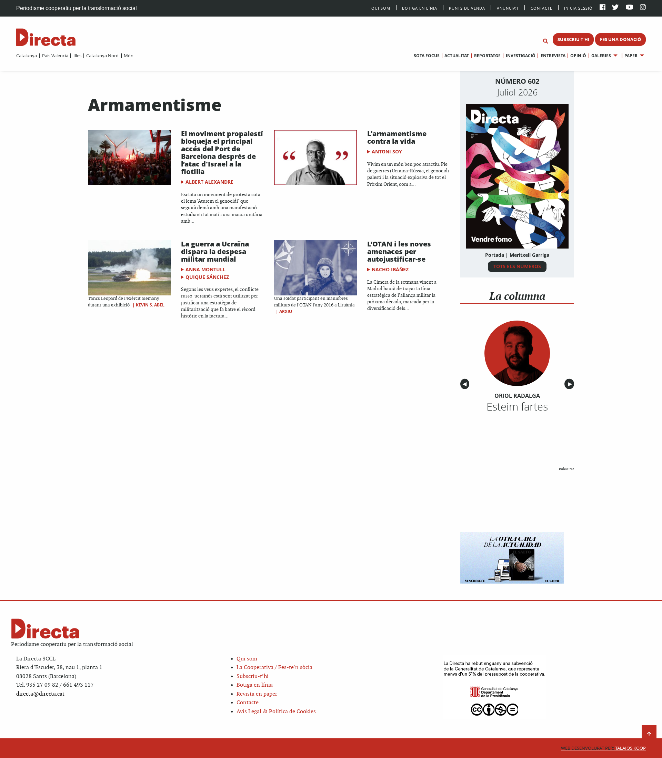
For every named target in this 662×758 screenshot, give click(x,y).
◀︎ (465, 384)
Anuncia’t (508, 8)
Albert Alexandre (209, 182)
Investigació (520, 56)
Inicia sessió (578, 8)
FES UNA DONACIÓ (620, 39)
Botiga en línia (419, 8)
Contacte (541, 8)
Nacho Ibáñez (390, 269)
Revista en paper (257, 694)
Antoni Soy (387, 151)
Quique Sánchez (207, 277)
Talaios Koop (603, 748)
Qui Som (380, 8)
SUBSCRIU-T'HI (573, 39)
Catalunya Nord (102, 55)
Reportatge (487, 56)
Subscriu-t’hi (253, 676)
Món (128, 55)
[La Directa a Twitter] (615, 8)
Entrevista (553, 56)
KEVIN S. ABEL (150, 304)
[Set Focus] (545, 41)
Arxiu (285, 311)
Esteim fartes (517, 406)
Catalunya (26, 55)
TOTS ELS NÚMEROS (517, 266)
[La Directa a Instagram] (643, 8)
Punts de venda (467, 8)
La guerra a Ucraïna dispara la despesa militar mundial (215, 251)
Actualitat (456, 56)
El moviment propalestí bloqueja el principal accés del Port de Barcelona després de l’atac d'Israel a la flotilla (222, 152)
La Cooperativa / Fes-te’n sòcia (274, 667)
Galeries (601, 56)
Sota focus (427, 56)
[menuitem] (26, 55)
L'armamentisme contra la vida (397, 137)
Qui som (247, 659)
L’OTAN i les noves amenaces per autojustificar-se (399, 251)
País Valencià (55, 55)
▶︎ (571, 384)
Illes (77, 55)
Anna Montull (205, 269)
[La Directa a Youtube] (629, 8)
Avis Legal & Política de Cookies (276, 711)
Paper (631, 56)
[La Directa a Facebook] (602, 8)
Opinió (578, 56)
